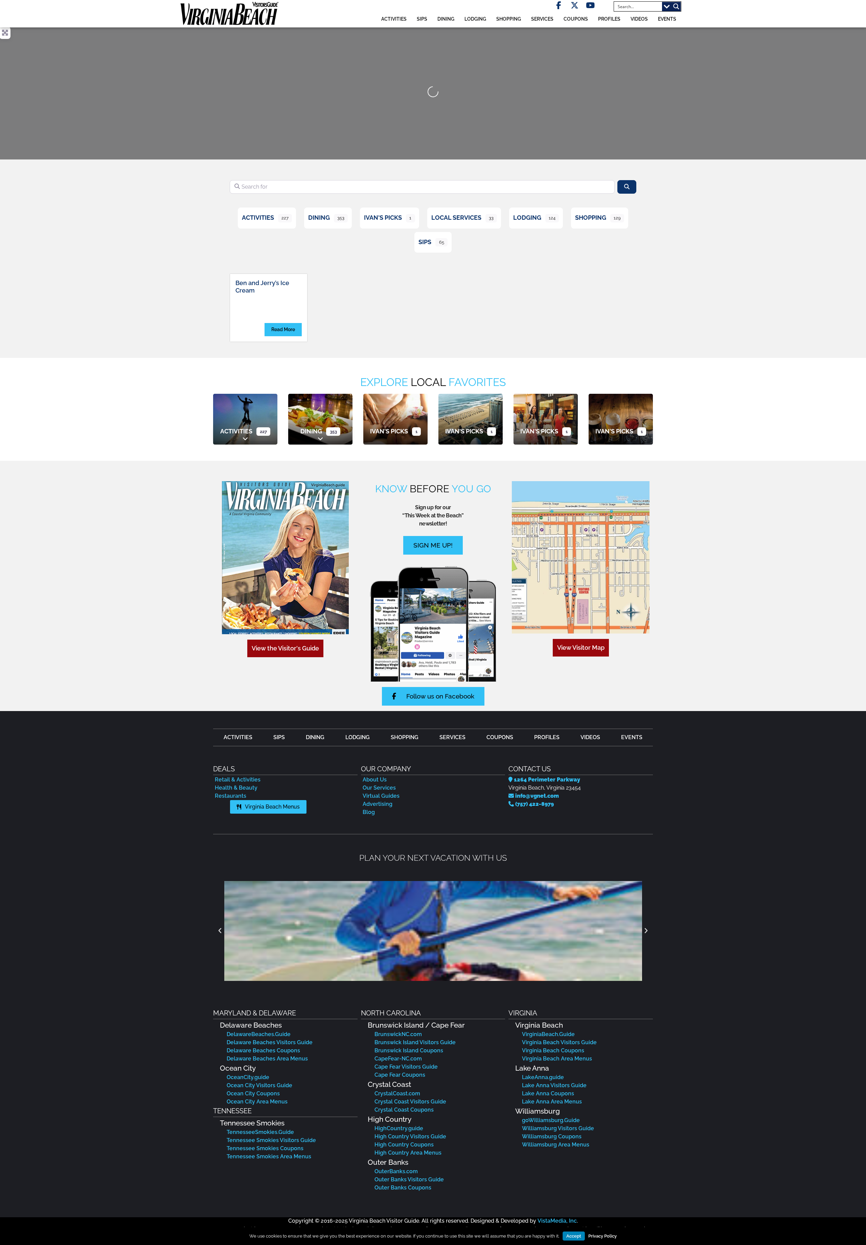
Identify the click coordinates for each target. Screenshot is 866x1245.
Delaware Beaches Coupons (263, 1050)
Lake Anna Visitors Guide (554, 1085)
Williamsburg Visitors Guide (558, 1128)
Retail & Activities (237, 779)
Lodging (527, 217)
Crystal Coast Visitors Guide (410, 1101)
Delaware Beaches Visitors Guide (270, 1042)
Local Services (456, 217)
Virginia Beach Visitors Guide (559, 1042)
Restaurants (230, 796)
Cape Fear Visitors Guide (406, 1067)
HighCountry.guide (398, 1128)
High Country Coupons (404, 1144)
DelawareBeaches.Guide (259, 1034)
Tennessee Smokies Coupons (265, 1148)
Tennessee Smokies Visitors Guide (271, 1140)
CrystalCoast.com (397, 1093)
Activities (258, 217)
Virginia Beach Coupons (553, 1050)
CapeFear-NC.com (398, 1058)
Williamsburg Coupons (552, 1136)
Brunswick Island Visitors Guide (415, 1042)
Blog (369, 812)
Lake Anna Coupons (548, 1093)
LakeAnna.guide (543, 1077)
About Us (375, 779)
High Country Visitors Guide (410, 1136)
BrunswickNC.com (398, 1034)
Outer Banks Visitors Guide (409, 1179)
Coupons (576, 19)
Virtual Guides (381, 796)
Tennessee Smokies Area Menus (269, 1156)
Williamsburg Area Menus (555, 1144)
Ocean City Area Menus (257, 1101)
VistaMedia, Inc (557, 1221)
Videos (639, 19)
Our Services (379, 788)
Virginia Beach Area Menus (557, 1058)
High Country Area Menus (407, 1153)
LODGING (475, 19)
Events (667, 19)
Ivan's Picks (383, 217)
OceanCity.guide (248, 1077)
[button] (219, 930)
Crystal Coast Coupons (404, 1110)
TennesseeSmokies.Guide (260, 1132)
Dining (319, 217)
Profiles (609, 19)
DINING (445, 19)
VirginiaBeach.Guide (548, 1034)
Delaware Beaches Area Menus (267, 1058)
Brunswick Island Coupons (408, 1050)
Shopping (590, 217)
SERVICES (542, 19)
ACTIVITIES (394, 19)
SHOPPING (508, 19)
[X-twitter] (574, 5)
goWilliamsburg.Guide (551, 1120)
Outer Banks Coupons (402, 1187)
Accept (573, 1236)
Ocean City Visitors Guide (259, 1085)
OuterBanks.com (396, 1171)
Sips (422, 19)
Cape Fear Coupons (399, 1075)
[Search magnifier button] (676, 6)
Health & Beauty (236, 788)
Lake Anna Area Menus (552, 1101)
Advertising (377, 804)
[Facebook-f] (559, 5)
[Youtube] (590, 5)
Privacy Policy (602, 1236)
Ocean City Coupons (253, 1093)
